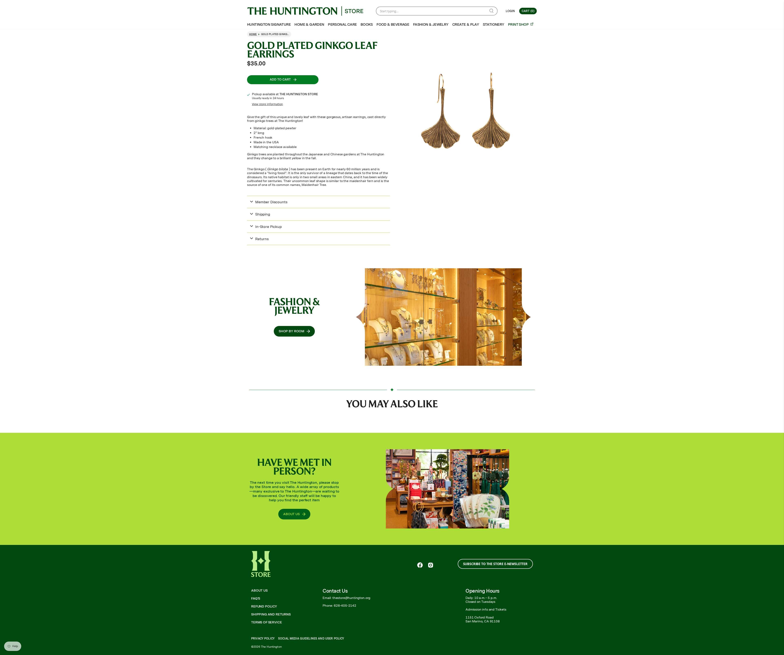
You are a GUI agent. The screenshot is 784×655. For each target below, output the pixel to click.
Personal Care (342, 24)
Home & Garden (309, 24)
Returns (262, 239)
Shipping (262, 214)
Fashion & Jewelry (431, 24)
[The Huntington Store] (308, 11)
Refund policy (264, 606)
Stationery (493, 24)
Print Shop (518, 24)
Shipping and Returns (271, 614)
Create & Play (465, 24)
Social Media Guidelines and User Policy (311, 638)
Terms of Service (266, 622)
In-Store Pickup (268, 226)
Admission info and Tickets (486, 609)
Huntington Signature (269, 24)
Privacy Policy (263, 638)
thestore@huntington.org (351, 598)
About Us (259, 590)
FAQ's (255, 598)
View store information (267, 104)
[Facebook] (420, 565)
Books (367, 24)
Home (253, 34)
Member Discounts (271, 202)
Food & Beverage (392, 24)
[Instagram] (430, 565)
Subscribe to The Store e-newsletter (495, 564)
